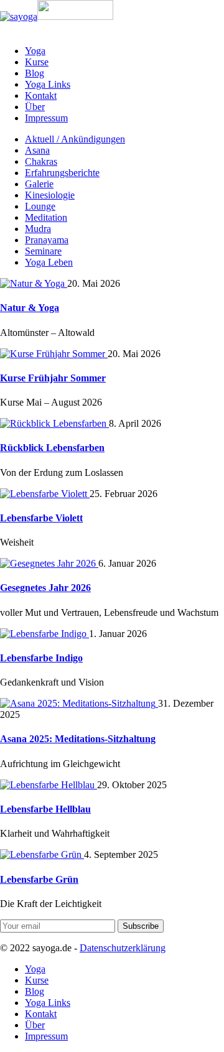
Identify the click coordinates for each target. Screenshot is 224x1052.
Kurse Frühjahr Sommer (53, 378)
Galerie (39, 184)
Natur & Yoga (29, 307)
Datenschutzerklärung (123, 948)
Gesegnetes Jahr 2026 (45, 587)
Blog (34, 73)
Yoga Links (47, 84)
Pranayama (46, 240)
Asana (37, 150)
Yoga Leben (49, 262)
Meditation (46, 217)
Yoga (35, 50)
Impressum (46, 118)
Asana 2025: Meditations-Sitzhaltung (78, 738)
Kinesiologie (50, 195)
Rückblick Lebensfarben (52, 447)
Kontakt (41, 95)
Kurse (37, 62)
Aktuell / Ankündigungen (75, 139)
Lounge (40, 206)
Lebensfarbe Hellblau (45, 809)
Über (35, 106)
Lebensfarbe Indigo (41, 658)
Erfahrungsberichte (62, 172)
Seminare (43, 251)
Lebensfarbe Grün (39, 879)
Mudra (38, 228)
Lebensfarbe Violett (41, 518)
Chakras (41, 161)
